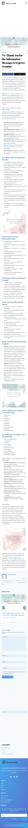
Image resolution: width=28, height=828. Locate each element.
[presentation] (14, 602)
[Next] (24, 607)
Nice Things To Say (6, 749)
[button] (26, 3)
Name (4, 655)
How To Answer (5, 747)
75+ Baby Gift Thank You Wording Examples (20, 580)
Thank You (4, 52)
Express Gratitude (8, 145)
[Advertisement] (14, 20)
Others (3, 750)
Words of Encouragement (7, 753)
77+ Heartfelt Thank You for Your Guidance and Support (7, 581)
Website (4, 668)
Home (2, 783)
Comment (5, 637)
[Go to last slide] (4, 607)
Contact (3, 789)
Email (4, 661)
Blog (2, 787)
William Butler (5, 69)
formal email (12, 93)
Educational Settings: (9, 469)
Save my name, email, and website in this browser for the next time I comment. (14, 672)
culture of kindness (14, 557)
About (2, 785)
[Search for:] (14, 712)
